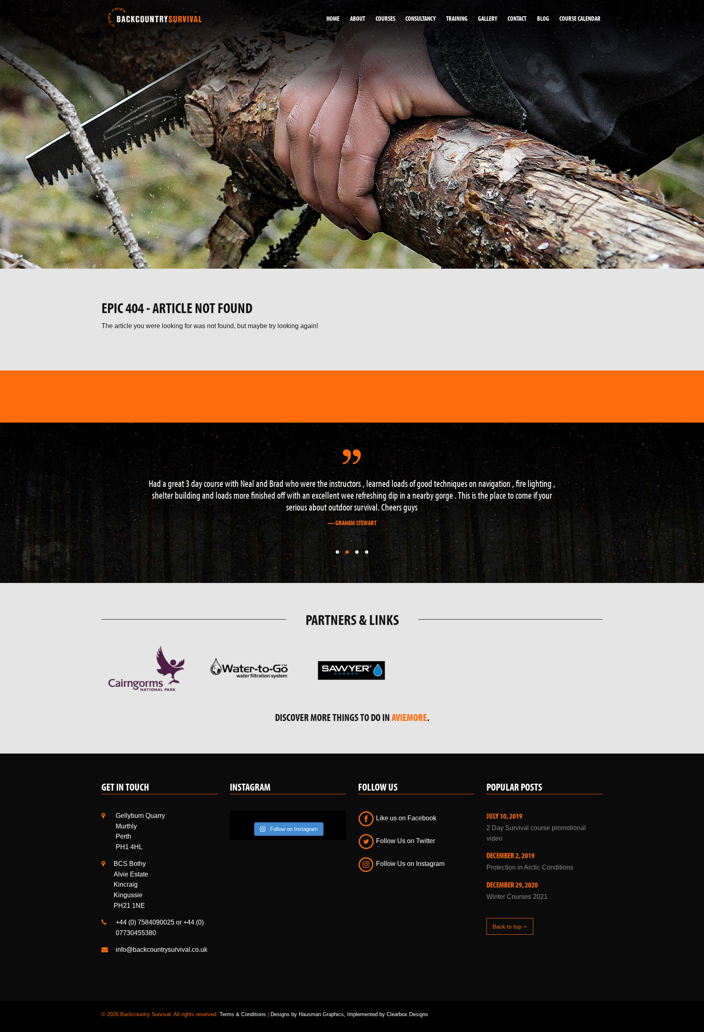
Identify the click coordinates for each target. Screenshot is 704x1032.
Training (457, 18)
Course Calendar (580, 18)
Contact (517, 18)
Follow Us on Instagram (409, 851)
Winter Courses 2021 (517, 884)
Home (332, 18)
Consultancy (420, 18)
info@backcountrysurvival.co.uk (161, 938)
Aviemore (409, 705)
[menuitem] (330, 18)
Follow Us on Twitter (404, 829)
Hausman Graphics (321, 1002)
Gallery (487, 18)
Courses (385, 18)
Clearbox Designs (407, 1002)
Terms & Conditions (243, 1002)
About (357, 18)
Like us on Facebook (405, 806)
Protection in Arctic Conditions (529, 855)
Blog (543, 18)
